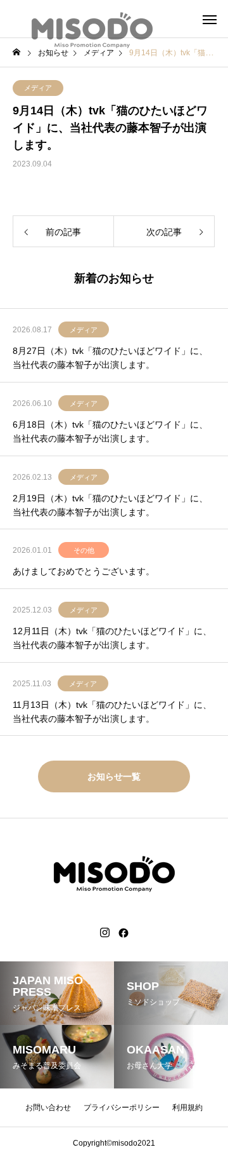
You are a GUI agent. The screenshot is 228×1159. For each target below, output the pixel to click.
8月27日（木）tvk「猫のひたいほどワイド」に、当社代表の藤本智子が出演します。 (110, 358)
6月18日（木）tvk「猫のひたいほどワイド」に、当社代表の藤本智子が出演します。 (110, 431)
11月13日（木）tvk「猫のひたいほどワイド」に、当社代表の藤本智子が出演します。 (112, 712)
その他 (83, 550)
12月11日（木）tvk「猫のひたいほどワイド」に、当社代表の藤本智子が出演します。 (112, 638)
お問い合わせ (48, 1107)
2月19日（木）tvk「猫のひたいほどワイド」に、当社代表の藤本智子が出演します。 (110, 505)
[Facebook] (123, 932)
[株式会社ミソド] (92, 19)
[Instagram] (105, 932)
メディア (38, 88)
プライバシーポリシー (122, 1107)
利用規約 (187, 1107)
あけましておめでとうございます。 (84, 571)
